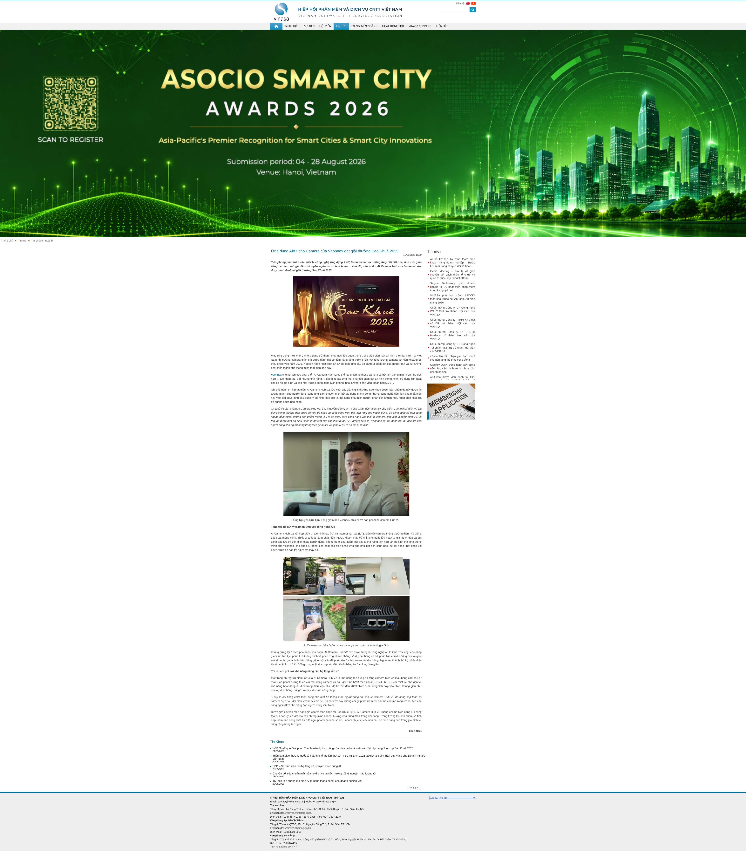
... (421, 788)
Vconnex (276, 374)
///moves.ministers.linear (298, 812)
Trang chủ (7, 240)
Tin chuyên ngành (42, 240)
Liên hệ (460, 3)
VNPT (295, 846)
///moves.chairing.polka (297, 828)
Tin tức (22, 240)
